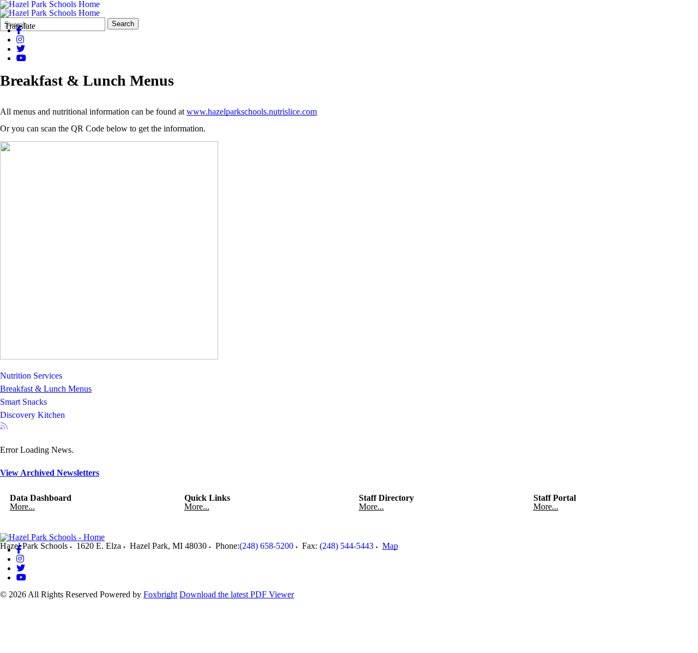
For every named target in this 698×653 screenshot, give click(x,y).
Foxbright (160, 594)
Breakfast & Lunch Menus (46, 388)
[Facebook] (19, 549)
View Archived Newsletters (49, 472)
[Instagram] (20, 39)
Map (390, 545)
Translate (19, 26)
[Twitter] (20, 48)
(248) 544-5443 (347, 545)
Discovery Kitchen (32, 415)
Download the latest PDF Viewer (236, 594)
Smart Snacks (23, 401)
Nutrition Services (31, 375)
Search (123, 24)
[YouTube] (21, 58)
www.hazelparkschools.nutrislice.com (251, 111)
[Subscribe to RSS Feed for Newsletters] (4, 427)
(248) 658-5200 (266, 545)
